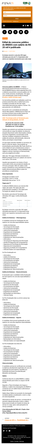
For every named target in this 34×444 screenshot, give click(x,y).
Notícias (5, 38)
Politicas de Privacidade (9, 428)
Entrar (17, 18)
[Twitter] (23, 25)
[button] (4, 25)
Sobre (12, 441)
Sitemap (21, 441)
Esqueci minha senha (7, 21)
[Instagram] (25, 25)
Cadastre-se (15, 21)
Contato (16, 441)
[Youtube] (28, 25)
